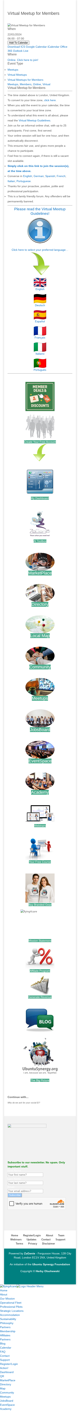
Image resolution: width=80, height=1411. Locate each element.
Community (40, 667)
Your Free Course (40, 861)
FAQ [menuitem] (2, 1351)
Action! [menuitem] (4, 1368)
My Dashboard (40, 498)
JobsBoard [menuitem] (6, 1400)
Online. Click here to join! (23, 59)
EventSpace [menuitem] (7, 1404)
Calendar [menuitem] (5, 1347)
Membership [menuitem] (7, 1331)
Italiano (40, 353)
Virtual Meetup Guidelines (34, 120)
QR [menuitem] (2, 1376)
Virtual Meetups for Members (25, 79)
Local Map (40, 635)
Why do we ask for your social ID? (24, 1102)
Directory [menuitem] (5, 1384)
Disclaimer (48, 1243)
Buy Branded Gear (40, 904)
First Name (14, 1170)
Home (14, 1235)
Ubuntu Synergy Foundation (51, 1264)
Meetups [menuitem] (5, 1396)
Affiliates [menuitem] (5, 1335)
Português (40, 369)
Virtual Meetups (17, 74)
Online (37, 84)
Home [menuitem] (3, 1290)
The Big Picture (39, 1080)
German (39, 176)
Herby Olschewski (48, 1271)
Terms (19, 1243)
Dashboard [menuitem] (7, 1372)
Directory (39, 604)
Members (25, 84)
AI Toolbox (40, 541)
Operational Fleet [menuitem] (10, 1302)
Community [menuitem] (7, 1392)
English (27, 176)
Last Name (14, 1178)
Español (40, 321)
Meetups (13, 69)
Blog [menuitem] (2, 1343)
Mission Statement (40, 940)
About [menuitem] (3, 1294)
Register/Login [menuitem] (9, 1363)
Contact (45, 1239)
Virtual (46, 84)
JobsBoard (40, 729)
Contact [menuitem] (5, 1355)
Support (60, 1239)
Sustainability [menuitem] (8, 1319)
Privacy (32, 1243)
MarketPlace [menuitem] (7, 1380)
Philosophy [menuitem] (6, 1323)
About (49, 1235)
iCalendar (53, 46)
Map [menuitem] (2, 1388)
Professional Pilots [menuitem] (11, 1306)
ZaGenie (29, 1253)
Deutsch (40, 305)
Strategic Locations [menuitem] (11, 1310)
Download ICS (16, 46)
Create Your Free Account (40, 441)
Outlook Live (20, 50)
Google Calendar (36, 46)
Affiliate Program (40, 970)
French (61, 176)
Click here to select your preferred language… (40, 249)
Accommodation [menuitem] (10, 1314)
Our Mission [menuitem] (7, 1298)
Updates (31, 1239)
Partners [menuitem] (5, 1327)
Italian (11, 181)
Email (11, 1186)
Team (61, 1235)
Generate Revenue (40, 997)
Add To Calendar (18, 42)
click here (50, 100)
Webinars (40, 825)
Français (40, 337)
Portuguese (24, 181)
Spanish (50, 176)
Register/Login (32, 1235)
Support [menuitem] (5, 1359)
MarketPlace (40, 573)
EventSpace (40, 761)
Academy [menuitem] (5, 1408)
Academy (40, 792)
